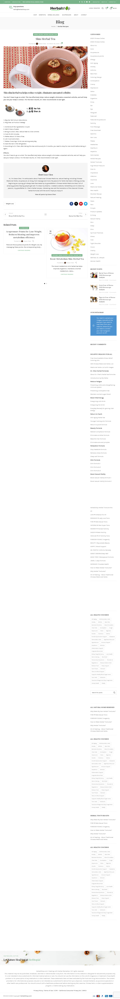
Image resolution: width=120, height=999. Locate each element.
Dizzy (92, 102)
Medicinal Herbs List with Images (102, 367)
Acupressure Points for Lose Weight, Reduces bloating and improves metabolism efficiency (24, 234)
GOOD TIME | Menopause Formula (102, 557)
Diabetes (93, 95)
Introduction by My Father (99, 378)
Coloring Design (96, 77)
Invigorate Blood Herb (97, 651)
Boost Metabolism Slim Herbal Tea (67, 259)
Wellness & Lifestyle (97, 257)
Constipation (94, 81)
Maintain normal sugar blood (100, 394)
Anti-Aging (94, 63)
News (92, 201)
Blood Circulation (109, 625)
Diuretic (94, 633)
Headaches (94, 144)
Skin (91, 222)
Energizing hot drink (97, 405)
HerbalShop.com (26, 996)
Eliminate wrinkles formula (99, 435)
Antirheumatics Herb (104, 619)
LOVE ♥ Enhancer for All (98, 515)
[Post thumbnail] (94, 276)
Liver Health (109, 654)
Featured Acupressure (98, 120)
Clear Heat (94, 628)
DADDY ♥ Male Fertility (98, 532)
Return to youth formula (98, 425)
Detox (92, 91)
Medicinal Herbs (96, 187)
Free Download (95, 130)
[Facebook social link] (80, 2)
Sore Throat (95, 668)
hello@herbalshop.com (21, 9)
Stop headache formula (98, 449)
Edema (108, 633)
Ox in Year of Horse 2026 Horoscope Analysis (106, 287)
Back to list (45, 214)
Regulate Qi (95, 663)
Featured (55, 255)
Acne (92, 49)
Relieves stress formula (98, 453)
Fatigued (93, 113)
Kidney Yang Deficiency (98, 654)
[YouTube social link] (87, 2)
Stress (92, 236)
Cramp (92, 84)
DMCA (84, 990)
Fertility (93, 123)
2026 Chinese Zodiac (97, 42)
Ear (91, 105)
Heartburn (93, 148)
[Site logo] (60, 8)
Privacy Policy (38, 990)
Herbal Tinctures (96, 162)
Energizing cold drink (97, 401)
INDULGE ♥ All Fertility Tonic (100, 536)
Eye (91, 109)
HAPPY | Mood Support (98, 546)
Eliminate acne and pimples (100, 442)
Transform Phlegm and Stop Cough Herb (102, 680)
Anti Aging (94, 619)
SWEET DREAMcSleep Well (99, 553)
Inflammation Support (97, 648)
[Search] (103, 8)
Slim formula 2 (95, 467)
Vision (92, 247)
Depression (94, 88)
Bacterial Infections (97, 625)
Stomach (102, 668)
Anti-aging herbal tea (97, 417)
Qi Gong (93, 215)
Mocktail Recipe (96, 194)
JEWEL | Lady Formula (97, 561)
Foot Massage (95, 127)
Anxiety (92, 67)
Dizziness (100, 633)
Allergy (92, 59)
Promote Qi (110, 660)
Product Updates (96, 212)
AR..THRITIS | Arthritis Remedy (100, 550)
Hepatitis (93, 151)
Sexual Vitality (95, 219)
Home (53, 26)
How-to (92, 169)
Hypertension (95, 642)
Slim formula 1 (95, 463)
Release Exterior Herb (106, 663)
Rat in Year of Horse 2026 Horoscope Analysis (106, 275)
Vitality (92, 250)
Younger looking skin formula (100, 421)
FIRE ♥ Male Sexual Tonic (98, 522)
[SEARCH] (114, 692)
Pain (91, 204)
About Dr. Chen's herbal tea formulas (103, 374)
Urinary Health (95, 683)
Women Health (95, 261)
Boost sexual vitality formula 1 (100, 478)
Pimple (92, 208)
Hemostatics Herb (96, 639)
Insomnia (93, 180)
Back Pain (93, 74)
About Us (93, 45)
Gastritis (93, 134)
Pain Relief (104, 657)
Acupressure (24, 228)
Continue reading (24, 250)
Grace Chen (42, 44)
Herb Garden (94, 155)
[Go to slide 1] (44, 283)
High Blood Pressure (97, 166)
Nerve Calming (95, 657)
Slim (55, 34)
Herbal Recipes (63, 26)
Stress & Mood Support (98, 671)
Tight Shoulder (95, 243)
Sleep (92, 226)
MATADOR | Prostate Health (99, 564)
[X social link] (82, 2)
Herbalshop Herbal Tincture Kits (101, 507)
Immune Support (105, 642)
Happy (92, 141)
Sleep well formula (96, 456)
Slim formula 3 (95, 471)
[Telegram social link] (86, 204)
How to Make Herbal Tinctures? (101, 568)
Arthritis (93, 70)
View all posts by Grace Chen (45, 194)
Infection (93, 176)
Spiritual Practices (96, 233)
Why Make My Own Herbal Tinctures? (103, 711)
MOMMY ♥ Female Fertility (99, 529)
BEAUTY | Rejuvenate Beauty (99, 543)
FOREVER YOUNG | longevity (99, 539)
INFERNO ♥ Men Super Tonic (100, 525)
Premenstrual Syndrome (98, 660)
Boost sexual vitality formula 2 (100, 481)
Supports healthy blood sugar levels (101, 674)
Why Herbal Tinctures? (98, 571)
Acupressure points (97, 56)
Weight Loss (10, 203)
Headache (112, 636)
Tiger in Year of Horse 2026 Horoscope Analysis (107, 299)
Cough (111, 628)
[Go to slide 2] (46, 283)
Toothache (102, 677)
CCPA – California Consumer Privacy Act (67, 990)
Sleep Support (105, 665)
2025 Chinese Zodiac (97, 38)
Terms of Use (48, 990)
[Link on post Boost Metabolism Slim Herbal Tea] (67, 241)
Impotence (94, 173)
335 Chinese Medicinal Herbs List (101, 364)
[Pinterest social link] (89, 2)
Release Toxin (95, 665)
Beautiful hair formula (98, 439)
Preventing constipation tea (99, 391)
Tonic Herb (94, 677)
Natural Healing (49, 34)
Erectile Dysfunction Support (99, 636)
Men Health (94, 190)
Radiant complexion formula (100, 432)
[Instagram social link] (84, 2)
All (91, 511)
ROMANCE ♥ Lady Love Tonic (100, 518)
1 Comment (112, 280)
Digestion (93, 98)
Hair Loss (93, 137)
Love (92, 183)
